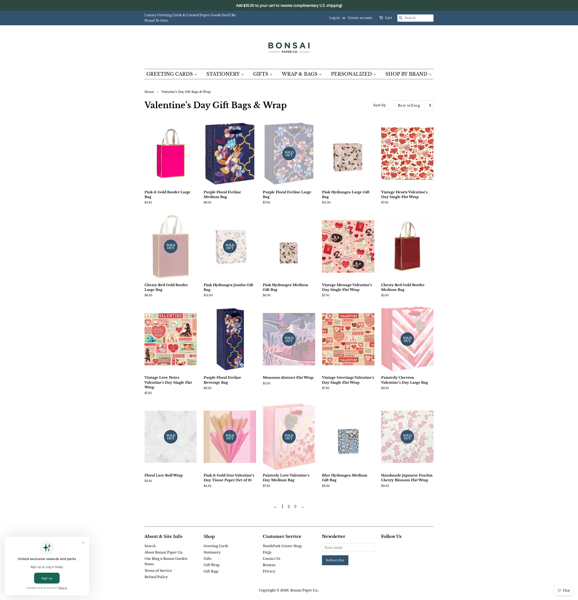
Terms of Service (158, 571)
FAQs (267, 552)
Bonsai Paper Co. (304, 590)
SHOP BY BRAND (407, 74)
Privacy (269, 571)
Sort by (379, 105)
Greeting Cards (216, 546)
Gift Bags (211, 571)
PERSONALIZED (352, 74)
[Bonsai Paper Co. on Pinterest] (391, 547)
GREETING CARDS (170, 74)
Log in (334, 18)
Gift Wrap (212, 565)
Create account (360, 18)
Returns (269, 565)
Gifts (207, 559)
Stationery (212, 552)
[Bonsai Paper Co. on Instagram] (398, 547)
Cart (388, 18)
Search (150, 546)
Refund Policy (156, 577)
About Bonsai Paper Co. (163, 552)
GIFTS (261, 74)
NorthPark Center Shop (282, 546)
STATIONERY (223, 74)
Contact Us (271, 559)
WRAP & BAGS (300, 74)
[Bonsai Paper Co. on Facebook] (383, 547)
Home (149, 91)
